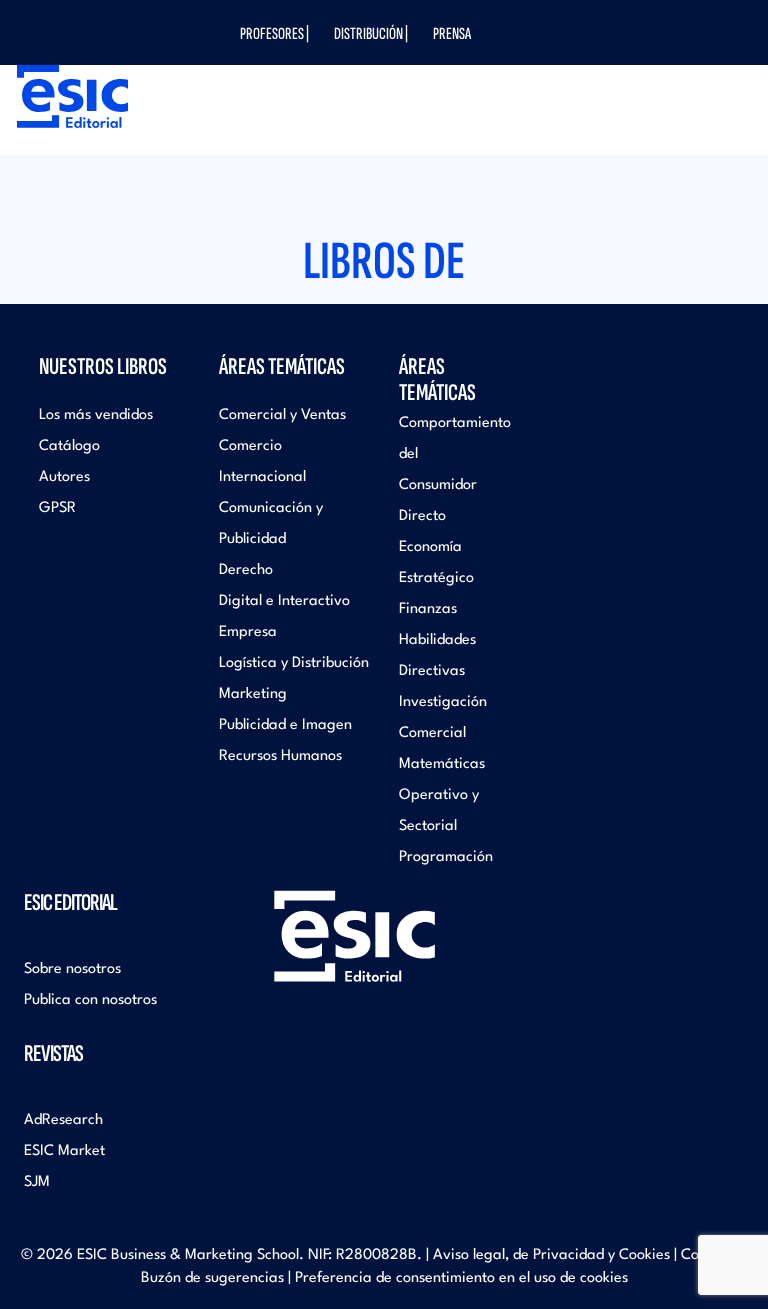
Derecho (246, 570)
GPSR (57, 508)
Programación (446, 857)
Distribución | (371, 34)
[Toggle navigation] (708, 119)
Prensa (452, 34)
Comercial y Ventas (282, 415)
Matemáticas (442, 764)
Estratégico (436, 578)
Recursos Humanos (280, 756)
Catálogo (69, 446)
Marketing (253, 694)
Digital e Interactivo (284, 601)
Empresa (248, 632)
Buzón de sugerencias (212, 1278)
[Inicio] (67, 96)
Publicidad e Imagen (285, 725)
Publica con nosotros (90, 1000)
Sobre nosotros (72, 969)
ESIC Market (64, 1151)
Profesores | (274, 34)
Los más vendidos (96, 415)
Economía (430, 547)
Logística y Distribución (294, 663)
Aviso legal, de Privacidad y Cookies (551, 1255)
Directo (422, 516)
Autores (64, 477)
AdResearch (63, 1120)
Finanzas (428, 609)
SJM (37, 1182)
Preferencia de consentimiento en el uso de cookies (461, 1278)
